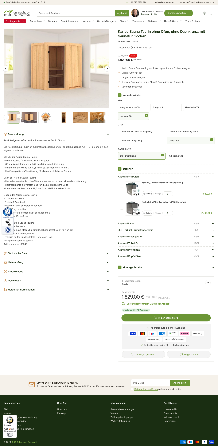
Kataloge (61, 413)
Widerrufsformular (120, 421)
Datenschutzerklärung (146, 389)
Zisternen (153, 21)
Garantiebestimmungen (122, 409)
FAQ (6, 409)
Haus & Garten (171, 21)
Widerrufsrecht (172, 417)
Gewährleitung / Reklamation (19, 428)
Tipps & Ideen (192, 21)
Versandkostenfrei (137, 303)
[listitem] (137, 2)
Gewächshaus (68, 21)
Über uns (62, 409)
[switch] (10, 435)
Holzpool (86, 21)
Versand (114, 413)
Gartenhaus (36, 21)
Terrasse (137, 21)
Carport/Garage (105, 21)
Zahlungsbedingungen (122, 417)
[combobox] (83, 13)
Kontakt (8, 413)
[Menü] (15, 416)
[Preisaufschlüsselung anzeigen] (208, 282)
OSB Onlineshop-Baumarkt (24, 442)
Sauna (51, 21)
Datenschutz (170, 413)
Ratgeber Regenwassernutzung (20, 417)
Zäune (123, 21)
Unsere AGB (170, 409)
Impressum (170, 421)
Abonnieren (180, 382)
